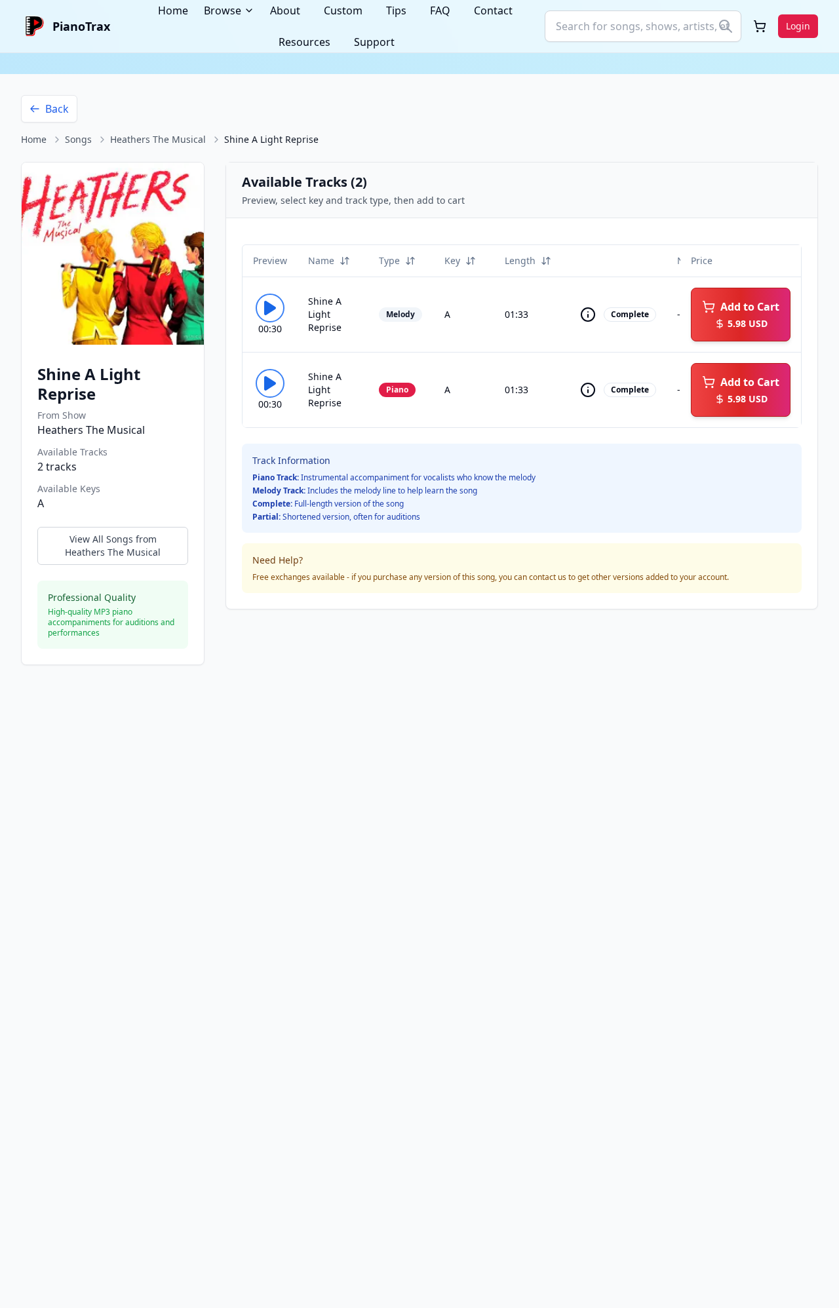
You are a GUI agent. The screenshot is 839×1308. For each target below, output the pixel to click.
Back (57, 109)
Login (798, 26)
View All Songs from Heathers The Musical (113, 545)
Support (374, 42)
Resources (304, 42)
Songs (78, 139)
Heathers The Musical (158, 139)
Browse (222, 10)
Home (34, 139)
